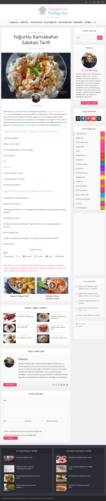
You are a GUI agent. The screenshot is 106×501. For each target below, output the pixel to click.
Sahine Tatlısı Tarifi (84, 315)
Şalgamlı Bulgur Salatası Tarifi (58, 328)
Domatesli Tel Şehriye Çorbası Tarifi (79, 486)
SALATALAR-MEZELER (36, 32)
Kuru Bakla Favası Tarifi (24, 338)
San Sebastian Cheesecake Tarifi (80, 476)
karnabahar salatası (12, 265)
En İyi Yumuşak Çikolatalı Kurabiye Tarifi (80, 468)
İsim (5, 400)
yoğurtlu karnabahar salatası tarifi (23, 271)
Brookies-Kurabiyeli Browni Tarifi (80, 457)
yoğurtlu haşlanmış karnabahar (34, 265)
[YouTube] (93, 118)
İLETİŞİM (87, 22)
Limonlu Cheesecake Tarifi (87, 301)
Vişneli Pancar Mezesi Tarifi (25, 316)
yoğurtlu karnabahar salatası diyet (24, 268)
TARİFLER (24, 22)
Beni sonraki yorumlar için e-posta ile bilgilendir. (24, 431)
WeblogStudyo (40, 498)
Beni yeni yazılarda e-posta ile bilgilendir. (21, 435)
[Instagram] (78, 118)
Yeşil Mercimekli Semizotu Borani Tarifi (59, 317)
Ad (5, 421)
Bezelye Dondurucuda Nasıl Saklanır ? (26, 486)
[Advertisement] (89, 244)
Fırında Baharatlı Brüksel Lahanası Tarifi (28, 477)
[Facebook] (83, 118)
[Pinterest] (88, 118)
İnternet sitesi (52, 421)
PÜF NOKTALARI (65, 22)
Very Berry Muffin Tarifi (24, 457)
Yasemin (38, 105)
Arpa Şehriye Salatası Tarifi (59, 338)
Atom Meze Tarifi (22, 327)
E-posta (28, 421)
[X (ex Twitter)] (98, 118)
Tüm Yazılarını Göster (89, 103)
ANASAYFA (14, 22)
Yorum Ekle (40, 48)
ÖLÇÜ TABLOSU (50, 22)
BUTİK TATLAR (36, 22)
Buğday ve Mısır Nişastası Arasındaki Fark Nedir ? (25, 468)
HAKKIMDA (78, 22)
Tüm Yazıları (10, 385)
